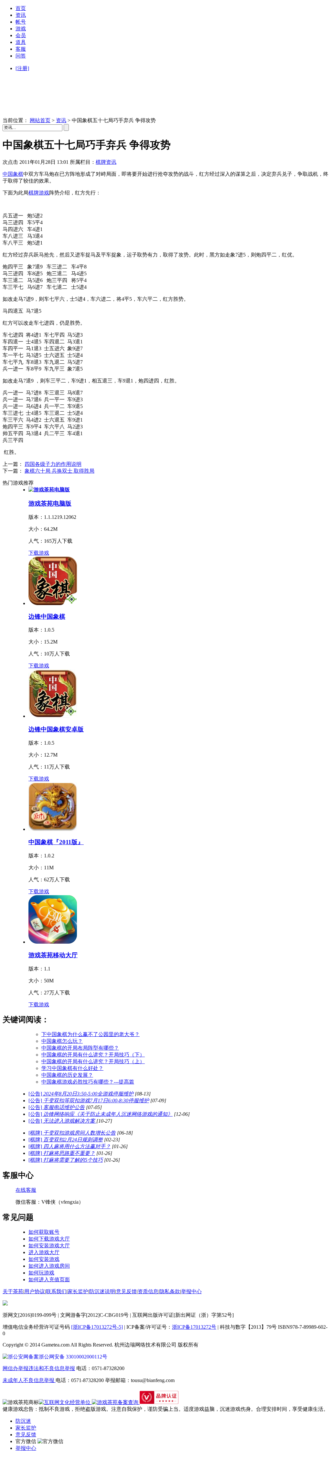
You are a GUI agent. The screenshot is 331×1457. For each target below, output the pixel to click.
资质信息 (148, 1291)
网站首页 (40, 120)
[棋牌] (72, 1133)
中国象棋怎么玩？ (62, 1041)
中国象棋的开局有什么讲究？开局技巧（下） (93, 1054)
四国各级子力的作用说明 (53, 464)
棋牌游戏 (38, 192)
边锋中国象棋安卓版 (56, 729)
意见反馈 (126, 1291)
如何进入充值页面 (49, 1279)
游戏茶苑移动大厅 (53, 955)
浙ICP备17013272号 (194, 1327)
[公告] (80, 1093)
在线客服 (26, 1190)
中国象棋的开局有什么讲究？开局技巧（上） (93, 1061)
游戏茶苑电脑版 (49, 503)
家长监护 (78, 1291)
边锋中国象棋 (46, 616)
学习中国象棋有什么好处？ (72, 1068)
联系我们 (56, 1291)
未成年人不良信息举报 (29, 1380)
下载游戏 (38, 553)
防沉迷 (23, 1421)
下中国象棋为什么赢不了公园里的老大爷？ (90, 1034)
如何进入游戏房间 (49, 1266)
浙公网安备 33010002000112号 (73, 1356)
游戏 (21, 28)
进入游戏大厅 (43, 1252)
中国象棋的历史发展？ (67, 1075)
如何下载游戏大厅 (49, 1239)
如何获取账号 (43, 1232)
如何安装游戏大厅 (49, 1245)
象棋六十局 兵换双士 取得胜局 (59, 471)
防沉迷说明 (102, 1291)
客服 (21, 49)
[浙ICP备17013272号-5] (97, 1327)
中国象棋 (13, 174)
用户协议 (34, 1291)
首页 (21, 8)
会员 (21, 35)
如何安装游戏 (43, 1259)
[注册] (22, 68)
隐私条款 (169, 1291)
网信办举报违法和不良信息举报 (39, 1368)
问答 (21, 55)
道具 (21, 42)
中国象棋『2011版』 (56, 842)
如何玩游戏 (41, 1272)
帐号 (21, 22)
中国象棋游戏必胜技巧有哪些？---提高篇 (87, 1082)
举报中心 (191, 1291)
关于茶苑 (13, 1291)
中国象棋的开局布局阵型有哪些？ (80, 1048)
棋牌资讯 (106, 162)
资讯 (21, 15)
